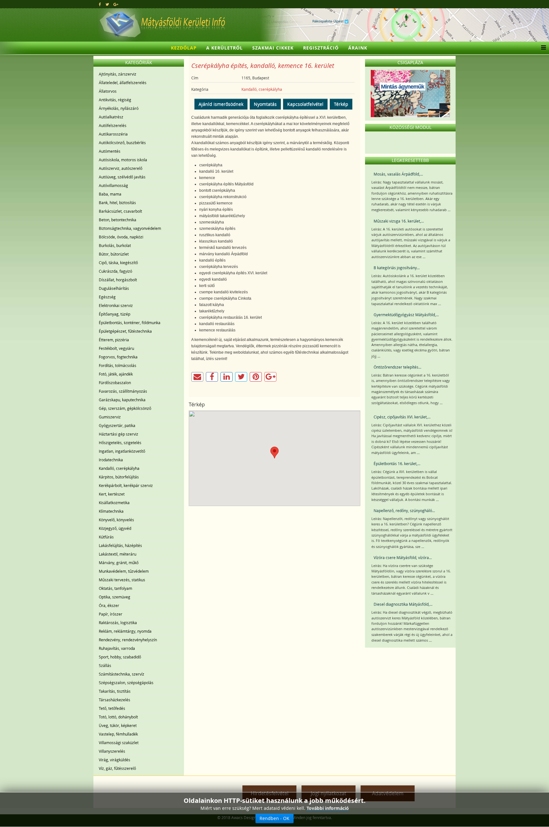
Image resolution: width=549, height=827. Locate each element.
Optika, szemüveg (114, 596)
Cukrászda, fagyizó (115, 271)
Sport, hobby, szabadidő (120, 656)
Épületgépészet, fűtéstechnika (125, 331)
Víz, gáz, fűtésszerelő (117, 768)
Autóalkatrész (111, 116)
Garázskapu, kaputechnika (122, 399)
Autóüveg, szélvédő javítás (122, 176)
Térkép (341, 104)
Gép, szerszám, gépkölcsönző (125, 408)
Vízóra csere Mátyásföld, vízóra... (403, 557)
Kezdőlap (184, 48)
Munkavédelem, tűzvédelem (124, 571)
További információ (328, 808)
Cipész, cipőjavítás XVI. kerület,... (402, 416)
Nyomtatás (265, 104)
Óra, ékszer (109, 605)
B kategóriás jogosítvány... (397, 267)
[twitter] (107, 4)
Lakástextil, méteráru (117, 554)
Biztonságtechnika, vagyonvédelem (130, 228)
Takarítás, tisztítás (115, 691)
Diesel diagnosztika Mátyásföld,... (403, 604)
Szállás (105, 665)
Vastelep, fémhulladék (118, 734)
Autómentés (109, 151)
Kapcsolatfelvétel (305, 104)
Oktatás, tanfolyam (115, 588)
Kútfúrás (106, 536)
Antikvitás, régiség (115, 99)
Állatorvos (108, 91)
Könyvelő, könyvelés (116, 519)
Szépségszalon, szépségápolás (126, 682)
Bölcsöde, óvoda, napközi (121, 236)
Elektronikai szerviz (116, 305)
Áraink (357, 48)
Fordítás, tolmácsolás (117, 365)
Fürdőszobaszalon (115, 382)
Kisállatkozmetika (114, 502)
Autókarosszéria (113, 134)
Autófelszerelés (112, 125)
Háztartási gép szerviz (118, 434)
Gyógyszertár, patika (117, 425)
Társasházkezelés (114, 699)
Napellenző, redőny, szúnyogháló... (404, 510)
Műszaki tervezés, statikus (122, 579)
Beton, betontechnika (117, 219)
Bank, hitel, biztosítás (117, 202)
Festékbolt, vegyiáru (116, 348)
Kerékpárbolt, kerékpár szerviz (126, 485)
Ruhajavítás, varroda (117, 648)
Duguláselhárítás (114, 288)
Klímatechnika (111, 511)
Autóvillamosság (113, 185)
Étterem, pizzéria (114, 339)
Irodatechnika (111, 459)
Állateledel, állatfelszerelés (122, 82)
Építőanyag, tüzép (114, 314)
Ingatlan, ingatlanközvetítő (122, 451)
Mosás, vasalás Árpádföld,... (398, 174)
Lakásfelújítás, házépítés (120, 545)
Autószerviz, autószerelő (120, 168)
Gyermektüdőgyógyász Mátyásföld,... (406, 314)
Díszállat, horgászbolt (118, 279)
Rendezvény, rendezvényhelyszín (128, 639)
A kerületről (224, 48)
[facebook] (100, 4)
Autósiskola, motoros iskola (123, 159)
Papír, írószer (110, 614)
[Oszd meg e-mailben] (197, 377)
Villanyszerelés (112, 751)
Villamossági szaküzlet (119, 742)
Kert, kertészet (112, 494)
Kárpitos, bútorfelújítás (119, 476)
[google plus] (115, 4)
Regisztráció (321, 48)
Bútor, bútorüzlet (114, 254)
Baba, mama (110, 194)
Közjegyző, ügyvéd (115, 528)
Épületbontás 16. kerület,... (397, 463)
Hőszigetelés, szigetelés (120, 442)
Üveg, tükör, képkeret (118, 725)
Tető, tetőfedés (112, 708)
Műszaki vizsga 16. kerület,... (399, 220)
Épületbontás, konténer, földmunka (129, 322)
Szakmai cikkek (273, 48)
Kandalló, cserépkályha (119, 468)
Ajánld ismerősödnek (221, 104)
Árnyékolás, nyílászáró (119, 108)
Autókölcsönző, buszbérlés (122, 142)
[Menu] (542, 48)
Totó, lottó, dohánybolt (118, 716)
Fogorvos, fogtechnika (118, 356)
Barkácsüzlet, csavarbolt (120, 211)
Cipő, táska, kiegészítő (118, 262)
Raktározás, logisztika (118, 622)
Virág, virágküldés (114, 759)
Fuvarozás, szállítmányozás (123, 391)
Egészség (107, 296)
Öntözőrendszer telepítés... (397, 367)
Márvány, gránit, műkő (119, 562)
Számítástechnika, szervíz (121, 674)
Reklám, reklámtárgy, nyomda (125, 631)
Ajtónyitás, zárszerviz (117, 74)
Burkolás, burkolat (115, 245)
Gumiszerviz (110, 416)
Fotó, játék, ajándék (116, 374)
